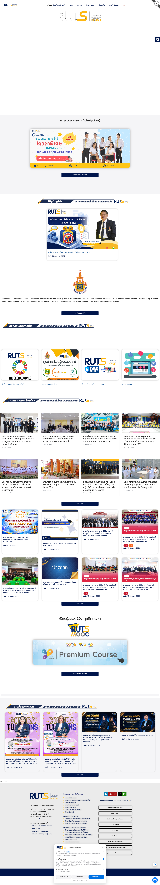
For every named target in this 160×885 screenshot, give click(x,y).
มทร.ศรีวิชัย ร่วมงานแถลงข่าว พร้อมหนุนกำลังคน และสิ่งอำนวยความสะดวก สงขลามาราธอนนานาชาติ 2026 (100, 438)
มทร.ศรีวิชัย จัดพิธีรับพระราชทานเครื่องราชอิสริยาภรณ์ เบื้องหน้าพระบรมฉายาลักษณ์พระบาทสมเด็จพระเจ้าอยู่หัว (17, 486)
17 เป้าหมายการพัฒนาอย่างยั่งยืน (13, 384)
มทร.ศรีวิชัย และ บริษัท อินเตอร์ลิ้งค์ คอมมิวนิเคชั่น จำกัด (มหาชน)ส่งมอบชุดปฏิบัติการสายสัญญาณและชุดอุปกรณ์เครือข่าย (18, 440)
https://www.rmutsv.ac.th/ (47, 819)
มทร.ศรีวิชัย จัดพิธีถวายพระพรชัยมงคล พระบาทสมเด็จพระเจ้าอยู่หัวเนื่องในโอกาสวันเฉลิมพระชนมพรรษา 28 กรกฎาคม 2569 (140, 440)
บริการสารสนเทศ (90, 5)
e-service (115, 830)
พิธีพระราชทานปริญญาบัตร (115, 808)
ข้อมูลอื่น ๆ (102, 5)
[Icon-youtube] (110, 794)
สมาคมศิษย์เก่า (115, 813)
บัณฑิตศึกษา (115, 836)
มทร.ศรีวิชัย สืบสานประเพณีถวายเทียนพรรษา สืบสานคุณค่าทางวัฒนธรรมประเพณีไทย (59, 484)
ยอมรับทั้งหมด (96, 877)
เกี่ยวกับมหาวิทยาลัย (59, 5)
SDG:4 (126, 545)
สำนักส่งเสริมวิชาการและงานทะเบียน (115, 847)
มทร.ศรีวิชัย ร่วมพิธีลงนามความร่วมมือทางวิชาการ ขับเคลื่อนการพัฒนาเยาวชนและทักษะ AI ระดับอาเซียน (58, 438)
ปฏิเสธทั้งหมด (64, 877)
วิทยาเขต (79, 5)
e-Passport (115, 825)
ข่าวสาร (71, 5)
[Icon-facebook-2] (106, 794)
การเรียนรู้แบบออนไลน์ (49, 384)
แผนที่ (111, 5)
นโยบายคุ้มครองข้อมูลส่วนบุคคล (92, 384)
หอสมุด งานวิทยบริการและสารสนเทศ (115, 853)
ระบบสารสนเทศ (127, 384)
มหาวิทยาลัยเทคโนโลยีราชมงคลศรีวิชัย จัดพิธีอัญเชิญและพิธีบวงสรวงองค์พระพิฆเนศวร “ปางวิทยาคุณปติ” (141, 484)
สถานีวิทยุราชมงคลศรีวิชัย (115, 842)
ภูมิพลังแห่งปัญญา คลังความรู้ (115, 819)
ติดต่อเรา (117, 5)
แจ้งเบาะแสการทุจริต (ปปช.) (42, 831)
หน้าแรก (49, 5)
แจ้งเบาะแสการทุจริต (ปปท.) (42, 834)
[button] (156, 5)
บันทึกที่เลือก (80, 877)
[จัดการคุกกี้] (155, 864)
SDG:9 (131, 545)
